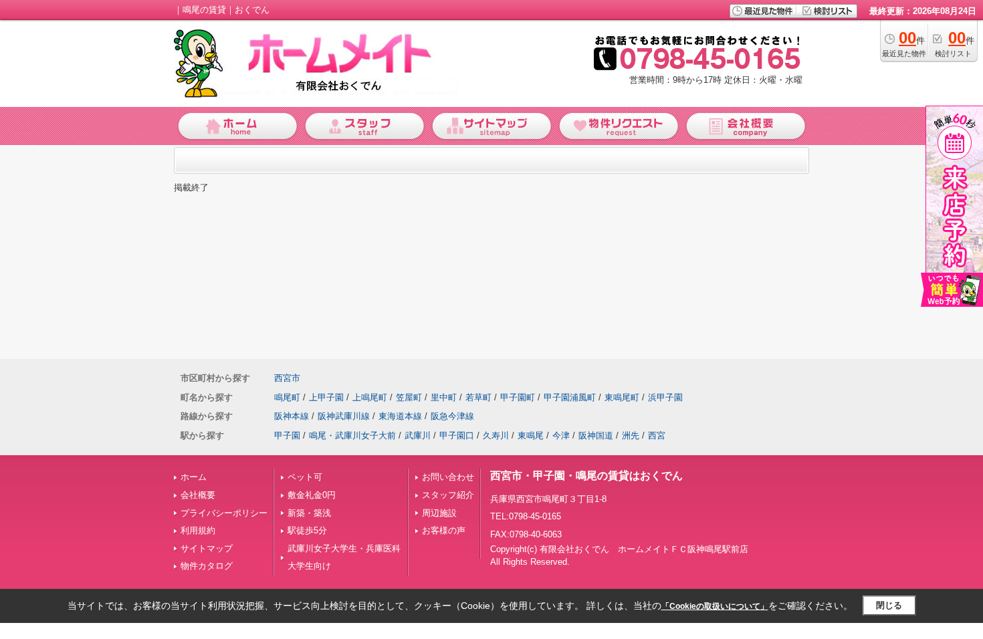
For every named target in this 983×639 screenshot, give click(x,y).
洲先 (630, 435)
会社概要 (198, 495)
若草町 (478, 397)
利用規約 (198, 530)
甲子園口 (456, 435)
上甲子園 (326, 397)
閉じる (889, 605)
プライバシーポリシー (224, 513)
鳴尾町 (287, 397)
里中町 (444, 397)
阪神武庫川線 (344, 416)
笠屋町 (409, 397)
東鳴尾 (531, 435)
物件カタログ (207, 566)
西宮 (656, 435)
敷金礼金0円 (312, 495)
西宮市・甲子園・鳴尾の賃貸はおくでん (586, 475)
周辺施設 (439, 513)
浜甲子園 (665, 397)
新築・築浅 (309, 513)
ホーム (194, 477)
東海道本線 (400, 416)
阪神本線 (291, 416)
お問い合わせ (448, 477)
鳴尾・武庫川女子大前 (352, 435)
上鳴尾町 (369, 397)
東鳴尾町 (622, 397)
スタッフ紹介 (448, 495)
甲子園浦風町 (570, 397)
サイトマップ (207, 548)
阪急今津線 (452, 416)
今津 (561, 435)
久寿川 (496, 435)
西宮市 (287, 378)
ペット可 (305, 477)
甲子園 (287, 435)
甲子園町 (517, 397)
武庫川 (418, 435)
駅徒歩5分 (307, 530)
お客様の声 (443, 530)
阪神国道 (595, 435)
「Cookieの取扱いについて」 (714, 606)
